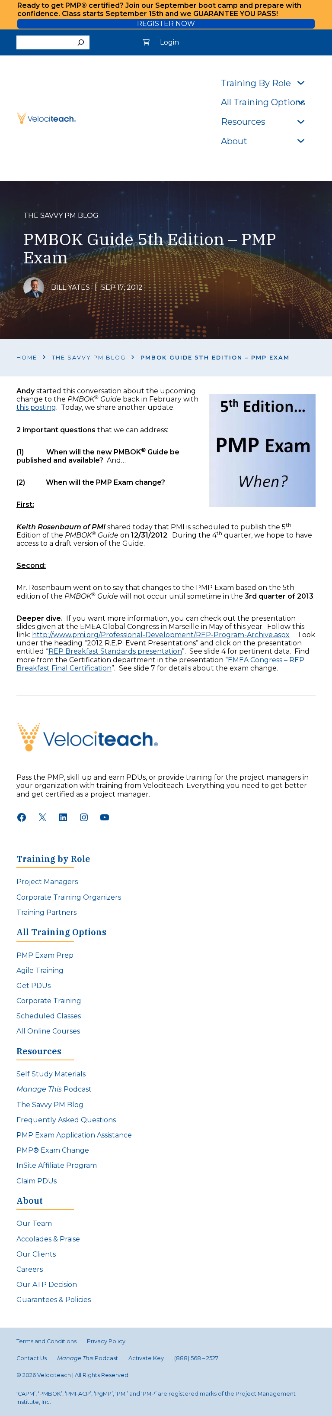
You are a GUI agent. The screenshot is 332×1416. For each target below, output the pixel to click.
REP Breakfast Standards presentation (115, 651)
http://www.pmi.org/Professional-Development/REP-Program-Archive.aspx (161, 635)
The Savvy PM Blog (89, 357)
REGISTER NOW (166, 23)
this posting (36, 407)
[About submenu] (301, 140)
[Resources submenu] (301, 121)
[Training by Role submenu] (301, 82)
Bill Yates (70, 287)
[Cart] (146, 42)
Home (26, 357)
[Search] (80, 42)
